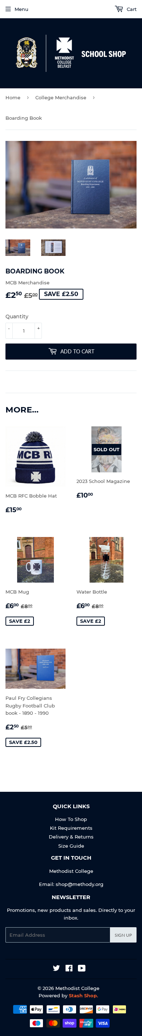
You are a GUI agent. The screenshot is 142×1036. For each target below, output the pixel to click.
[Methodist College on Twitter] (56, 969)
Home (12, 97)
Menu (21, 9)
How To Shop (71, 819)
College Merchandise (60, 97)
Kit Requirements (71, 828)
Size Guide (71, 846)
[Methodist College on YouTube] (82, 969)
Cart (131, 9)
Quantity (16, 316)
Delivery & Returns (71, 837)
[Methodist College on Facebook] (69, 969)
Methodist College (77, 988)
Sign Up (123, 935)
